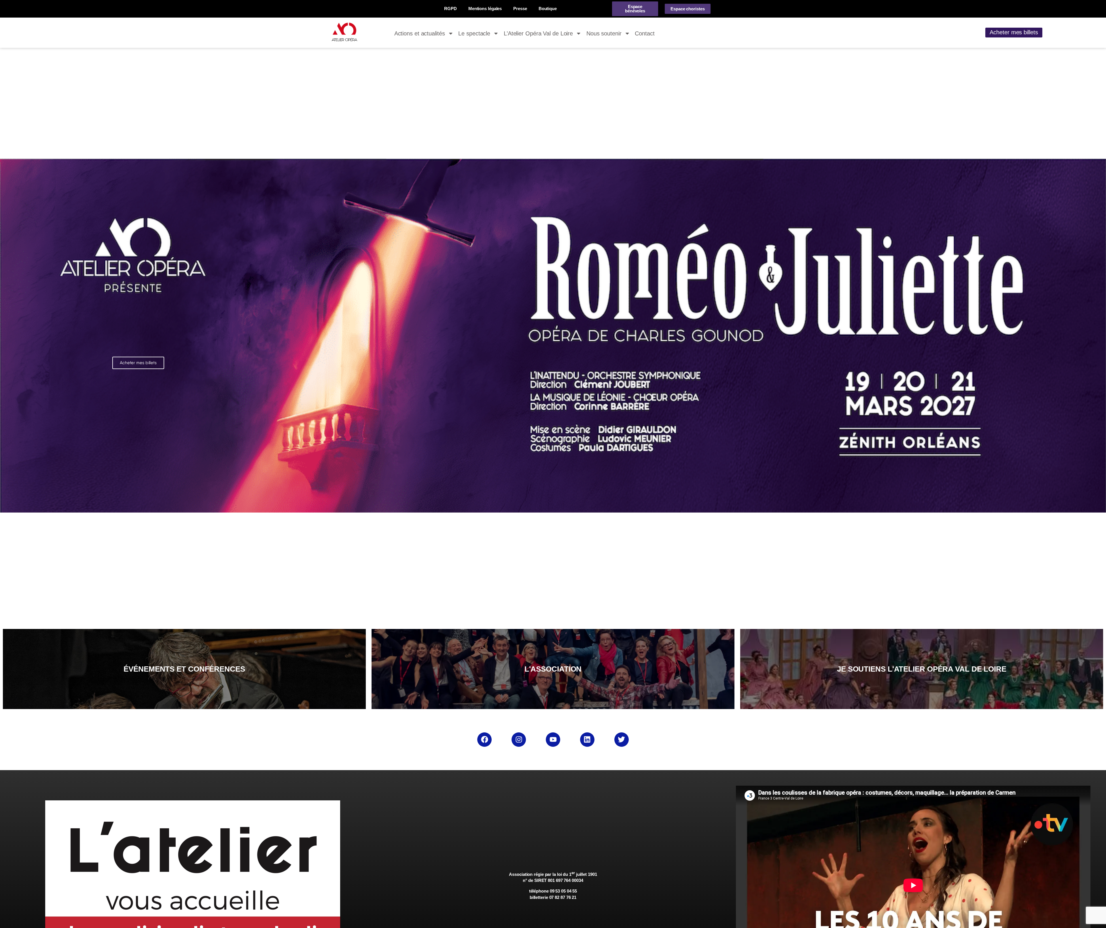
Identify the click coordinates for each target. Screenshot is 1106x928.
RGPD (450, 8)
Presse (520, 8)
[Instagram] (519, 739)
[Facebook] (484, 739)
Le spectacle (474, 33)
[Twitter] (621, 739)
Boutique (548, 8)
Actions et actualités (419, 33)
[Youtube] (553, 739)
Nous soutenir (604, 33)
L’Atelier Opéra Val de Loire (538, 33)
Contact (644, 33)
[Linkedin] (587, 739)
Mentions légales (485, 8)
